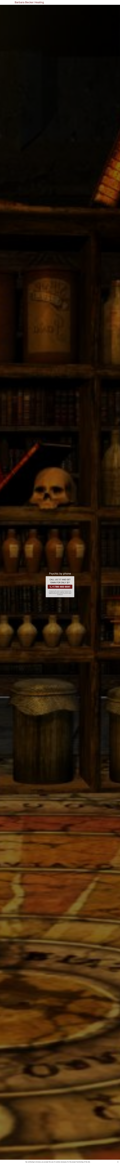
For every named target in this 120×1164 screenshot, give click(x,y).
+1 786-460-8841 (61, 587)
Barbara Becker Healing (29, 2)
